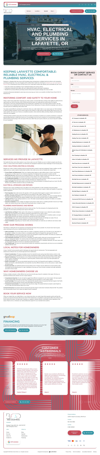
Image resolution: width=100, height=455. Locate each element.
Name (72, 77)
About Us (8, 436)
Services (8, 434)
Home (32, 25)
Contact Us (8, 437)
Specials (23, 434)
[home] (7, 11)
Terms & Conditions (76, 451)
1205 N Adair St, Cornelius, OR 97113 (77, 416)
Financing (23, 437)
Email (72, 84)
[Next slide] (95, 402)
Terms (78, 102)
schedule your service (51, 83)
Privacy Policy (68, 451)
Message (73, 90)
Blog (22, 432)
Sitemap (95, 451)
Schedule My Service (77, 11)
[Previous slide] (81, 402)
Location (38, 25)
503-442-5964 (71, 422)
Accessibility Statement (87, 451)
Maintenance (24, 436)
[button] (29, 11)
